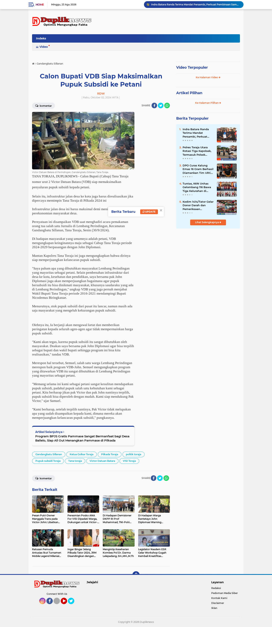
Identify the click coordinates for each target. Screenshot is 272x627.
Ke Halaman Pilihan (207, 102)
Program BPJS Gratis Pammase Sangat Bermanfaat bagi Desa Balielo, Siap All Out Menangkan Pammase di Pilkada (82, 438)
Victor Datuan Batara (102, 460)
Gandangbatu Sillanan (48, 454)
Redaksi (216, 588)
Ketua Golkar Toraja (81, 454)
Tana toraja (75, 460)
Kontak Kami (219, 598)
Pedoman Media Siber (224, 593)
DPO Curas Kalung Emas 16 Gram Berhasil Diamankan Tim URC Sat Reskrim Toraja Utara (195, 4)
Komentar (45, 105)
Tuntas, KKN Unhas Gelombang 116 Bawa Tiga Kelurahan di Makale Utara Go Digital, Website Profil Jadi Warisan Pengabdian (197, 187)
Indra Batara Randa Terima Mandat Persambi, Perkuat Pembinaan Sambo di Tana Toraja (197, 133)
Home (40, 4)
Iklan (214, 607)
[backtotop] (136, 574)
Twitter (73, 606)
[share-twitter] (160, 105)
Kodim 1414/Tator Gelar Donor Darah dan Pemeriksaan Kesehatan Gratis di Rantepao (198, 205)
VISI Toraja (129, 460)
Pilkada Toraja (109, 454)
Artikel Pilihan (189, 93)
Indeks (41, 38)
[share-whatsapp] (167, 105)
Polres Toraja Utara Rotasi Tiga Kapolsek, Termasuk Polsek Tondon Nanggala (197, 151)
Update (150, 211)
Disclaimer (217, 603)
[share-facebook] (154, 105)
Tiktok (58, 606)
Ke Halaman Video (207, 77)
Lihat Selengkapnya (207, 222)
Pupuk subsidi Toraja (48, 460)
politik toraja (133, 454)
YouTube (66, 606)
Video (43, 47)
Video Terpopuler (192, 67)
